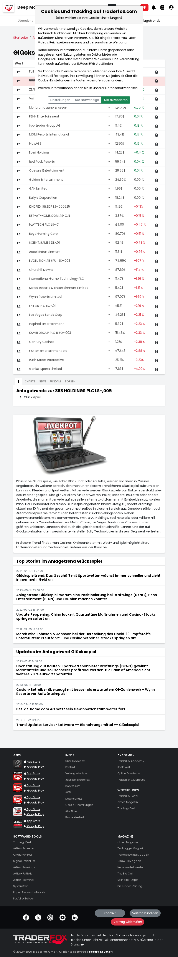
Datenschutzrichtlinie (121, 88)
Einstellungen (60, 100)
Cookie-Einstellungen (54, 80)
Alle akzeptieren (116, 100)
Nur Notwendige (87, 100)
